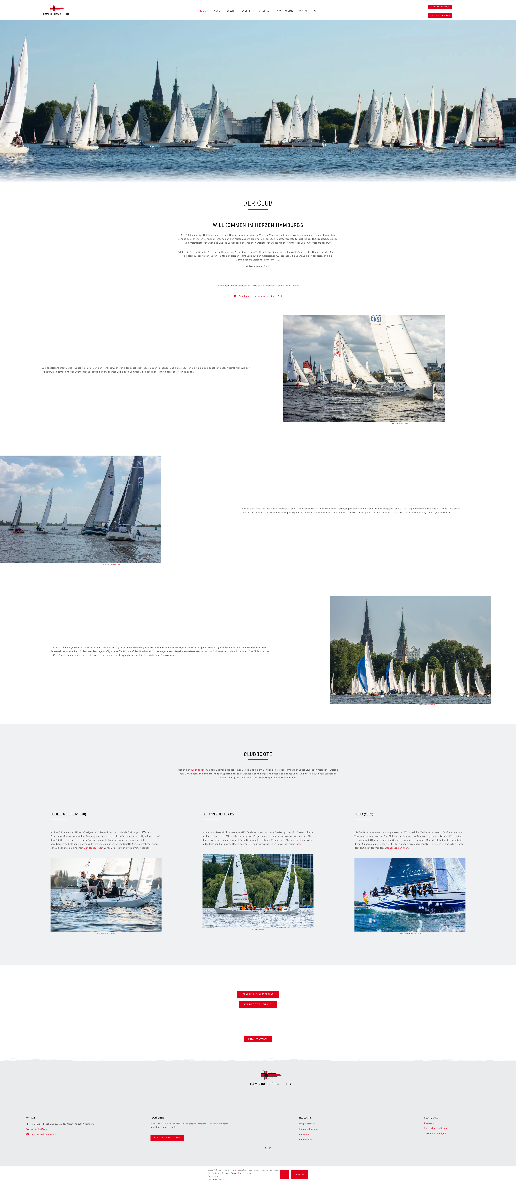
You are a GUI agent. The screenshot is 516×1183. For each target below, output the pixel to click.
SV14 (306, 773)
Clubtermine (305, 1139)
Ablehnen (300, 1174)
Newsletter (190, 1123)
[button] (315, 11)
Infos (299, 843)
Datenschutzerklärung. (241, 1173)
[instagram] (270, 1148)
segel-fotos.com (416, 933)
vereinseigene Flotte (144, 647)
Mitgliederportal (307, 1123)
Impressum (430, 1123)
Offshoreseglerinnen (396, 847)
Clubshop (304, 1134)
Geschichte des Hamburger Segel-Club (261, 296)
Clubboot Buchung (308, 1129)
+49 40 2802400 (39, 1129)
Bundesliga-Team (93, 847)
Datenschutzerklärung (435, 1128)
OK (284, 1174)
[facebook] (265, 1148)
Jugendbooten (199, 769)
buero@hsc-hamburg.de (43, 1134)
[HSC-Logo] (56, 5)
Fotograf (405, 423)
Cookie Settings (215, 1179)
